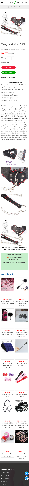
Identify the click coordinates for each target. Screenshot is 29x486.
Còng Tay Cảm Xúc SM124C (7, 395)
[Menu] (2, 2)
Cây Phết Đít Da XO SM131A (21, 395)
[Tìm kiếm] (23, 2)
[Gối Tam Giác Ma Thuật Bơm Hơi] (7, 346)
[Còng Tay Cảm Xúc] (7, 376)
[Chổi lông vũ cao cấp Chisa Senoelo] (7, 315)
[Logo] (14, 2)
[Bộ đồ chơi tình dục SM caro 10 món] (7, 284)
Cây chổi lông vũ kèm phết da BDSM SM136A (21, 303)
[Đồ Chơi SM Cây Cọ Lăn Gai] (21, 346)
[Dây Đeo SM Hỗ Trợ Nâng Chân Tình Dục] (7, 405)
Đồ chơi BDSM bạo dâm (14, 85)
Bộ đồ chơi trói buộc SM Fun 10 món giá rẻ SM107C (21, 425)
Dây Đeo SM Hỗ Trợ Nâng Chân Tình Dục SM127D (7, 425)
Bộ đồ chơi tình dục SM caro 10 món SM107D (7, 302)
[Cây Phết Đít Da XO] (21, 376)
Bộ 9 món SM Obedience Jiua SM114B (21, 456)
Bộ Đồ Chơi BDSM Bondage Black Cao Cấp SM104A (21, 334)
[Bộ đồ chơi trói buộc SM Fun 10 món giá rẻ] (21, 405)
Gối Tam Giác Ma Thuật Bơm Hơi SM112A (7, 365)
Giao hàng (6, 475)
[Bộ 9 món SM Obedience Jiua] (21, 436)
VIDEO (4, 484)
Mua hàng (6, 473)
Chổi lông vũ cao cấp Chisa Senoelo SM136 (7, 333)
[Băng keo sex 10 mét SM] (7, 436)
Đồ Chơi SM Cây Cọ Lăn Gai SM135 (21, 364)
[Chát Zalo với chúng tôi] (26, 478)
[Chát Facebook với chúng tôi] (26, 473)
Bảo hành (6, 478)
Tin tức (5, 481)
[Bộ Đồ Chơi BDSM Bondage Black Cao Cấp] (21, 315)
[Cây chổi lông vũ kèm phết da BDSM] (21, 284)
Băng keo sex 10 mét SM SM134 (7, 455)
